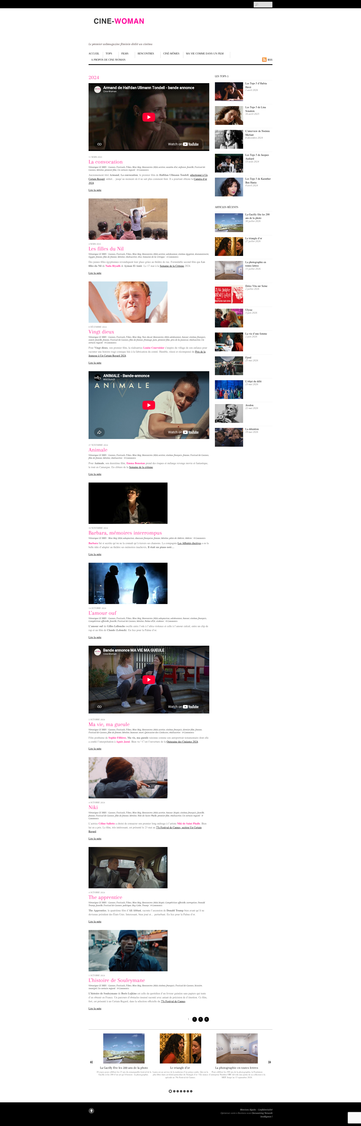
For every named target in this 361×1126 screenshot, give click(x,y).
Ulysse (248, 309)
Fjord (248, 357)
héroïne (100, 170)
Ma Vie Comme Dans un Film (205, 53)
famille (190, 167)
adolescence (171, 254)
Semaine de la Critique (154, 257)
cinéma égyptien (186, 254)
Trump (145, 905)
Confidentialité (265, 1109)
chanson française (144, 538)
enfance (182, 167)
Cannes (111, 167)
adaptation (128, 538)
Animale (98, 450)
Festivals (120, 167)
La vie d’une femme (256, 333)
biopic (176, 812)
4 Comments (172, 257)
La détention (252, 429)
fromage (148, 340)
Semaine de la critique (141, 467)
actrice (162, 167)
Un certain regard (126, 170)
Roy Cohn (136, 905)
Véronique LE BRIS (97, 167)
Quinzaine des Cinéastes (156, 732)
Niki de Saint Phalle (147, 815)
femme (99, 257)
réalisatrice (131, 257)
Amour (185, 337)
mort (141, 732)
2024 (155, 167)
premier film (111, 170)
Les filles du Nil (106, 249)
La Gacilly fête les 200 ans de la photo (257, 216)
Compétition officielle (99, 621)
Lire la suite (95, 190)
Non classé (147, 337)
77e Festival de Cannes (173, 1001)
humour (134, 732)
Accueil (94, 53)
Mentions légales (248, 1109)
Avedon (249, 405)
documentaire (202, 254)
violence (160, 621)
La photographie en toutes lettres (255, 264)
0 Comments (143, 170)
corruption (192, 902)
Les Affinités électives (189, 543)
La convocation (106, 162)
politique (127, 905)
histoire (198, 985)
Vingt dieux (102, 332)
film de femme (110, 257)
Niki (93, 807)
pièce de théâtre (176, 538)
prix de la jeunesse (179, 340)
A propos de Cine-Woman (108, 59)
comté (91, 340)
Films (124, 53)
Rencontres (146, 53)
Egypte (92, 257)
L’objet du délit (253, 381)
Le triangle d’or (254, 238)
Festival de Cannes (119, 340)
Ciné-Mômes (171, 53)
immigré (93, 988)
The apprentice (105, 897)
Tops (109, 53)
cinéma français (197, 337)
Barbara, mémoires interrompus (125, 533)
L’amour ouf (102, 613)
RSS (270, 59)
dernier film (188, 729)
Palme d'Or (150, 621)
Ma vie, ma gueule (109, 724)
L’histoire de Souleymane (117, 980)
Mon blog (136, 167)
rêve (140, 257)
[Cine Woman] (119, 27)
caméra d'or (171, 167)
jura (155, 340)
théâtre (188, 538)
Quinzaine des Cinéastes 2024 (182, 741)
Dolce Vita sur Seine (256, 286)
